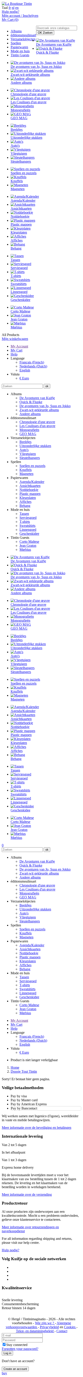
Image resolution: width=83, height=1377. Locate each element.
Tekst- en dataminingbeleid (35, 1331)
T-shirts (24, 521)
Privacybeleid (49, 1327)
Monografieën (29, 430)
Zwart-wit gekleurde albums (39, 410)
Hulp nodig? (10, 12)
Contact (61, 1331)
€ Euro (24, 378)
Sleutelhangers (29, 458)
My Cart (16, 350)
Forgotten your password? (20, 1349)
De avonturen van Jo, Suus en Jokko (45, 406)
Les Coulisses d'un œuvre (37, 426)
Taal (5, 8)
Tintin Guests (20, 55)
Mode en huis (20, 51)
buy (4, 1373)
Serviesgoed (28, 518)
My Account (19, 346)
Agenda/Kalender (31, 482)
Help (14, 354)
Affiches (25, 502)
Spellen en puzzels (32, 466)
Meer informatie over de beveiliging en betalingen (36, 1127)
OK (45, 32)
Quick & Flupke (30, 402)
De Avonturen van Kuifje (37, 398)
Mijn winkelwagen (15, 339)
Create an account (15, 1369)
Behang (24, 506)
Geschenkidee (29, 533)
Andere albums (30, 414)
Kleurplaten (27, 498)
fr (10, 8)
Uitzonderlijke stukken (35, 446)
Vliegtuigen (27, 454)
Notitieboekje (28, 490)
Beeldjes (25, 442)
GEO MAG (27, 434)
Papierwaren (19, 47)
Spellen (16, 43)
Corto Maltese (29, 541)
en (17, 8)
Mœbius (25, 549)
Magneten (26, 474)
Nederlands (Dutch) (33, 366)
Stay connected (16, 1345)
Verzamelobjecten (23, 39)
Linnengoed (27, 529)
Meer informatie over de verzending (27, 1194)
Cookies (70, 1327)
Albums (16, 31)
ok (46, 386)
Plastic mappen (30, 494)
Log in (7, 1353)
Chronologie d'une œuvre (37, 422)
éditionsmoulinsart (23, 35)
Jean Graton (27, 545)
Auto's (24, 450)
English (24, 370)
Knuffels (25, 470)
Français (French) (31, 362)
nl (13, 8)
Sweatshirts (27, 525)
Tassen (24, 514)
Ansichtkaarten (30, 486)
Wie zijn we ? (45, 1323)
